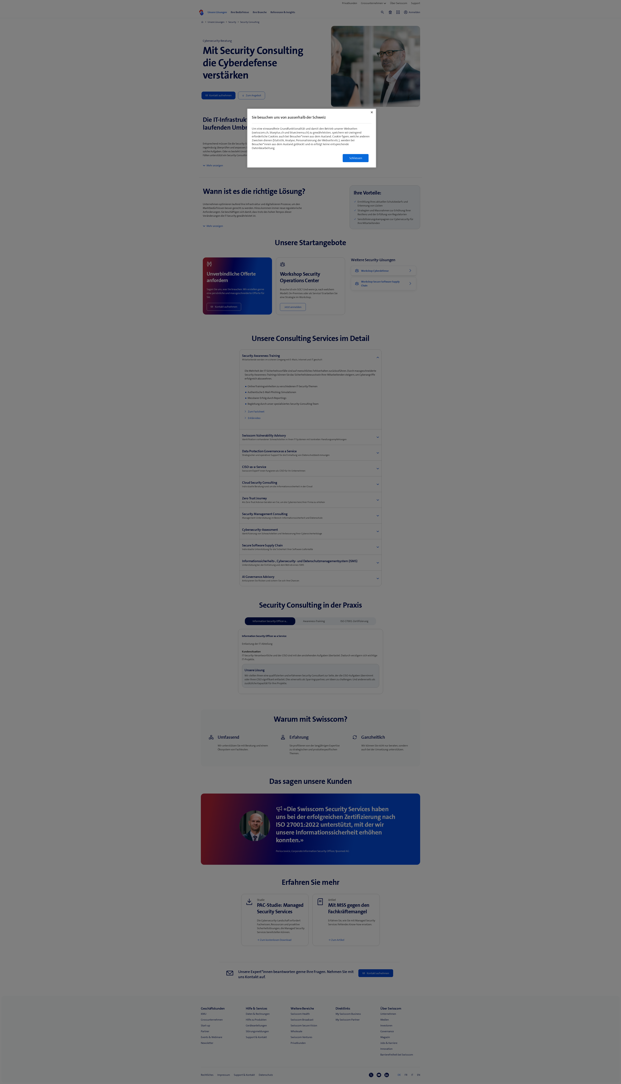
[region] (311, 138)
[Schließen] (371, 112)
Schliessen (355, 158)
